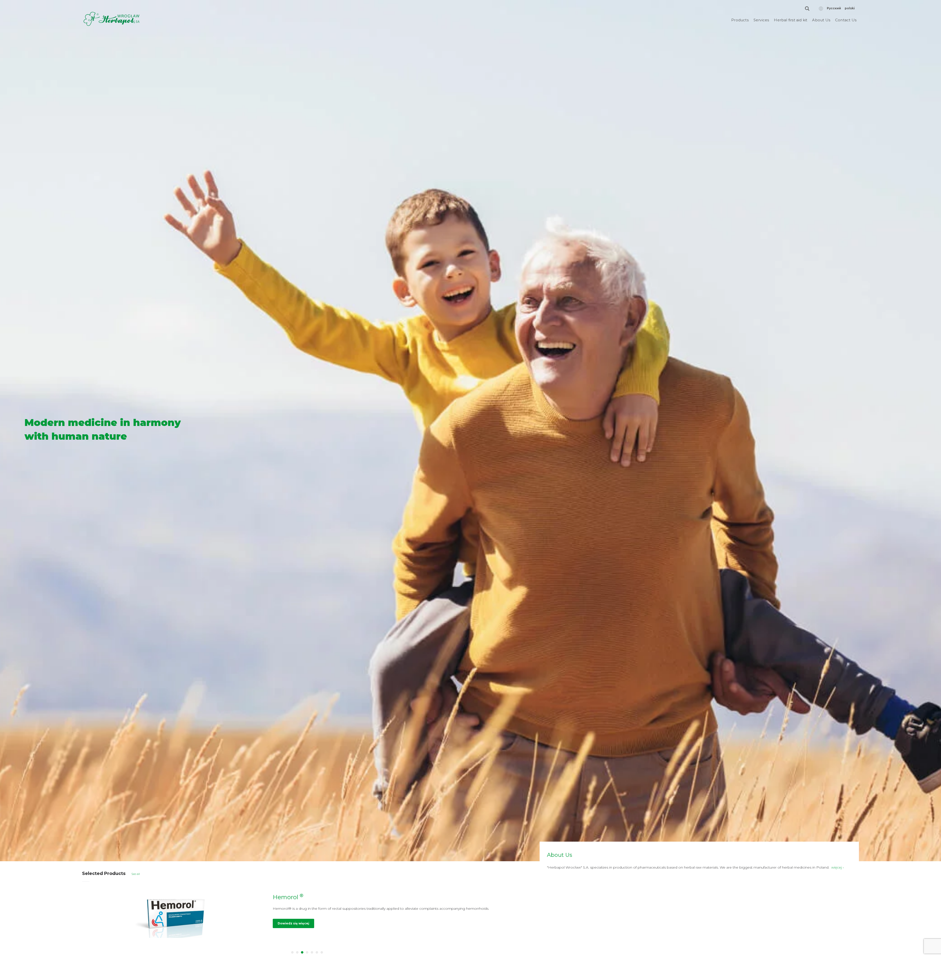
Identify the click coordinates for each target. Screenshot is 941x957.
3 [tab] (302, 952)
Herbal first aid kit (790, 20)
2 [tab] (297, 952)
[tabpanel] (307, 916)
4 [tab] (307, 952)
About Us (821, 20)
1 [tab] (292, 952)
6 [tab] (317, 952)
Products (740, 20)
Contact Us (845, 20)
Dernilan (287, 897)
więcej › (837, 867)
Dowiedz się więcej (293, 929)
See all (135, 874)
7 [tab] (322, 952)
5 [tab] (312, 952)
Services (761, 20)
